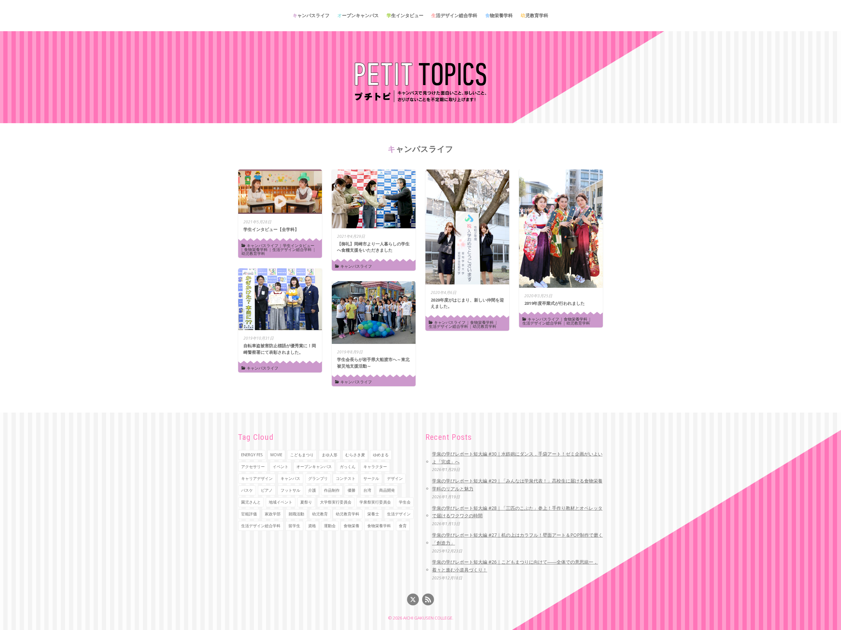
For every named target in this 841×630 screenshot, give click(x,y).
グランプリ (318, 478)
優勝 (351, 490)
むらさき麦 (355, 455)
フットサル (290, 490)
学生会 (405, 502)
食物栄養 (351, 526)
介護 (312, 490)
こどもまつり (302, 455)
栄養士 (373, 514)
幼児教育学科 (534, 15)
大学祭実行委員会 (336, 502)
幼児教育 (320, 514)
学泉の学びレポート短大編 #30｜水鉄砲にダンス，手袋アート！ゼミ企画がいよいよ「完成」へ (517, 458)
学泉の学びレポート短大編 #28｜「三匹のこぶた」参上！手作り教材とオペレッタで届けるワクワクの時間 (517, 512)
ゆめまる (381, 455)
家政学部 (273, 514)
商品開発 (387, 490)
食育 (403, 526)
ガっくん (347, 466)
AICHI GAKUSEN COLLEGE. (428, 618)
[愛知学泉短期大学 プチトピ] (420, 81)
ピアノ (267, 490)
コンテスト (345, 478)
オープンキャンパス (358, 15)
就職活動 (296, 514)
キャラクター (375, 466)
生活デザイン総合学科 (454, 15)
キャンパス (290, 478)
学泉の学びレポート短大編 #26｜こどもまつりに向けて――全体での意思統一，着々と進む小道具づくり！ (515, 566)
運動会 (330, 526)
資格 (312, 526)
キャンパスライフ (311, 15)
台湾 (367, 490)
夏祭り (306, 502)
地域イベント (280, 502)
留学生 (294, 526)
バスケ (247, 490)
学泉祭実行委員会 (375, 502)
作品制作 (332, 490)
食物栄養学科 (499, 15)
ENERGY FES (251, 455)
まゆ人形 (329, 455)
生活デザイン (399, 514)
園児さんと (251, 502)
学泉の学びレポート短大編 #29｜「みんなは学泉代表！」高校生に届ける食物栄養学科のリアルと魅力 (517, 485)
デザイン (395, 478)
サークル (371, 478)
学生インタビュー (405, 15)
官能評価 (249, 514)
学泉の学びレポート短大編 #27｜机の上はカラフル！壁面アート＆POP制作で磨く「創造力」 (517, 539)
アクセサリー (253, 466)
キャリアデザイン (257, 478)
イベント (280, 466)
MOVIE (276, 455)
